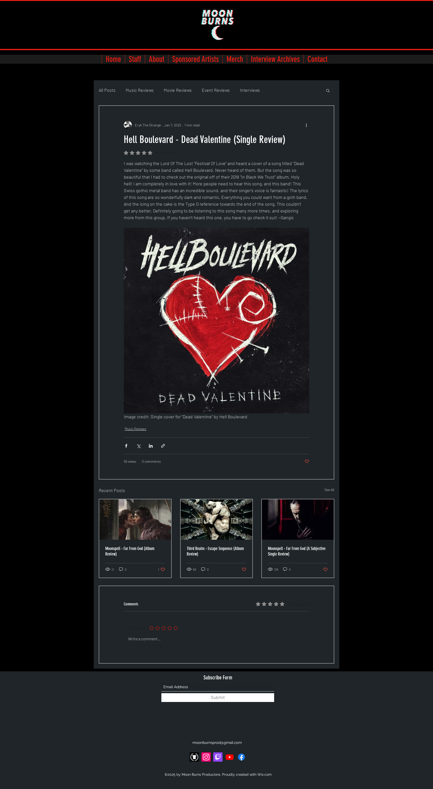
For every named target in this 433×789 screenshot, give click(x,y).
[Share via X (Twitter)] (138, 445)
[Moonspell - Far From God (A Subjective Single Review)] (298, 519)
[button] (328, 90)
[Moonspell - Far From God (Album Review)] (135, 519)
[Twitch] (218, 757)
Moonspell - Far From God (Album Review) (129, 551)
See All (329, 490)
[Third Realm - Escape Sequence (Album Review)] (217, 519)
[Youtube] (229, 757)
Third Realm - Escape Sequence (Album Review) (215, 551)
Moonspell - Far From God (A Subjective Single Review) (297, 551)
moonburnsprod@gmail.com (217, 742)
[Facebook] (241, 757)
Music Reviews (140, 90)
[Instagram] (206, 757)
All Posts (107, 90)
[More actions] (306, 125)
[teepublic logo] (194, 757)
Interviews (250, 90)
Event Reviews (216, 90)
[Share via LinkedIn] (150, 445)
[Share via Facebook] (126, 445)
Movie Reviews (178, 90)
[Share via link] (163, 445)
